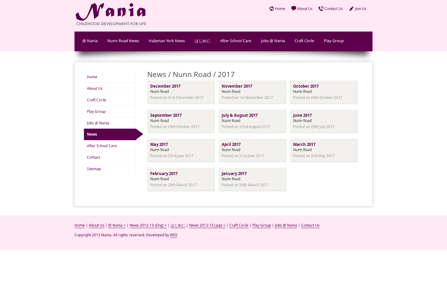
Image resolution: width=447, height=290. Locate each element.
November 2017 (237, 86)
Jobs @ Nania (273, 40)
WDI (173, 235)
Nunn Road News (123, 40)
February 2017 (164, 173)
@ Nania (90, 40)
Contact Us (333, 8)
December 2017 (165, 86)
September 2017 (166, 115)
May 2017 (159, 144)
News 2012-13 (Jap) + (207, 225)
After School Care (235, 40)
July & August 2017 (240, 115)
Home (280, 8)
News (92, 134)
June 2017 (302, 115)
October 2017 (306, 86)
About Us (305, 8)
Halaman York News (167, 40)
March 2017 (304, 144)
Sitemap (94, 168)
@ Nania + (117, 225)
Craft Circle (304, 40)
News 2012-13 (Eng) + (148, 225)
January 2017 (234, 173)
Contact (93, 157)
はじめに (202, 40)
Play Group (334, 40)
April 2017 (231, 144)
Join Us (360, 8)
